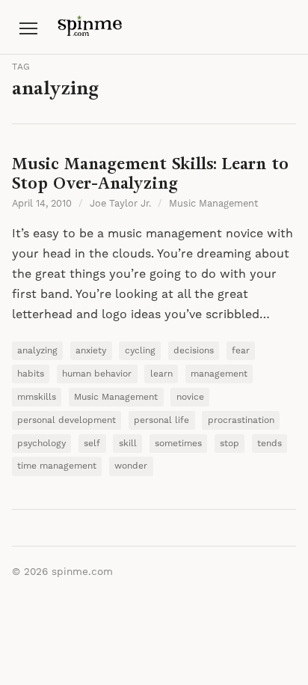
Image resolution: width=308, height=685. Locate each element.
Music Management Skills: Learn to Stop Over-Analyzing (150, 173)
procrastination (241, 420)
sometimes (178, 443)
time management (56, 466)
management (219, 374)
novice (190, 397)
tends (269, 443)
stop (229, 443)
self (92, 443)
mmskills (36, 397)
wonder (130, 466)
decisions (193, 350)
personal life (161, 420)
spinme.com (82, 572)
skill (128, 443)
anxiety (91, 350)
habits (30, 374)
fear (241, 350)
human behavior (97, 374)
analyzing (37, 350)
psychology (41, 443)
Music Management (213, 204)
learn (161, 374)
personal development (66, 420)
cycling (140, 350)
